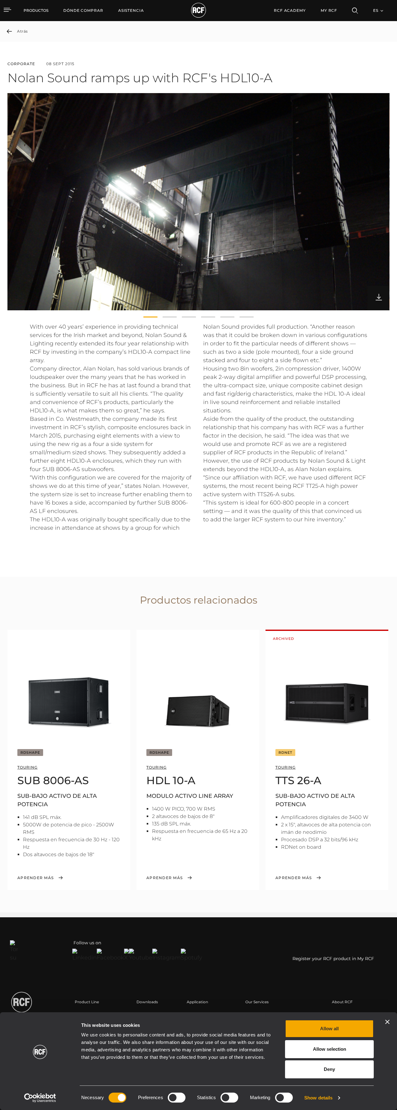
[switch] (176, 1098)
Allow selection (329, 1049)
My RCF (329, 10)
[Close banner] (387, 1022)
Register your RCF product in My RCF (333, 958)
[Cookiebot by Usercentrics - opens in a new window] (40, 1098)
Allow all (329, 1028)
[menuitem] (83, 10)
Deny (329, 1069)
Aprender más (35, 878)
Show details (318, 1097)
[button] (150, 317)
